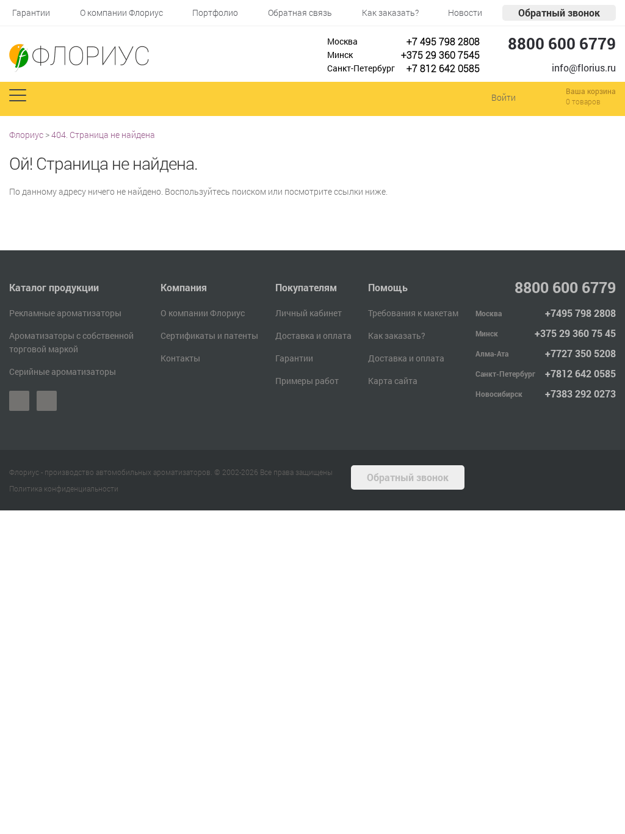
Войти (503, 97)
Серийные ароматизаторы (62, 371)
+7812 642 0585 (580, 373)
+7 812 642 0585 (443, 68)
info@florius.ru (584, 67)
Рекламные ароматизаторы (65, 313)
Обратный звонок (559, 12)
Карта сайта (392, 380)
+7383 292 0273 (580, 393)
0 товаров (583, 101)
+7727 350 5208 (580, 353)
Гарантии (294, 358)
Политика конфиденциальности (63, 488)
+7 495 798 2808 (443, 41)
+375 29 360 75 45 (575, 333)
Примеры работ (307, 380)
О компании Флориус (203, 313)
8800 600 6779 (562, 43)
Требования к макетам (413, 313)
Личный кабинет (308, 313)
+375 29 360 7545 (440, 54)
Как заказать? (396, 335)
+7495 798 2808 (580, 312)
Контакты (180, 358)
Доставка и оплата (313, 335)
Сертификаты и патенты (209, 335)
